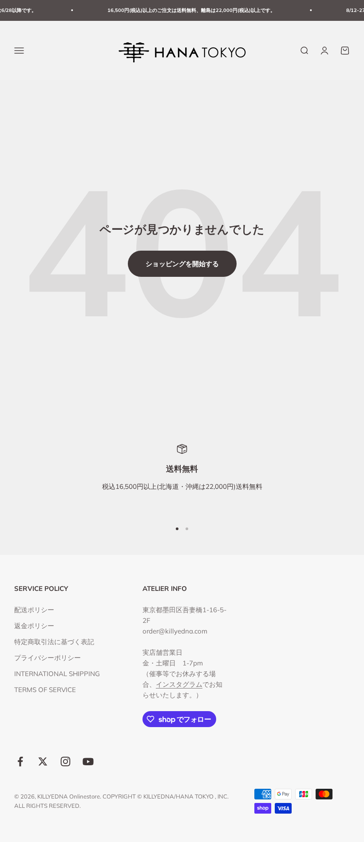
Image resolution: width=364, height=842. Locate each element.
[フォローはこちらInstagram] (65, 761)
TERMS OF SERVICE (45, 689)
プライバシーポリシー (47, 657)
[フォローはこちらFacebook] (20, 761)
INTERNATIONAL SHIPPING (57, 673)
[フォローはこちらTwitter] (43, 761)
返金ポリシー (34, 626)
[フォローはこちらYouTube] (88, 761)
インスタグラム (179, 684)
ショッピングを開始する (182, 264)
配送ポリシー (34, 610)
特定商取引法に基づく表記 (54, 641)
